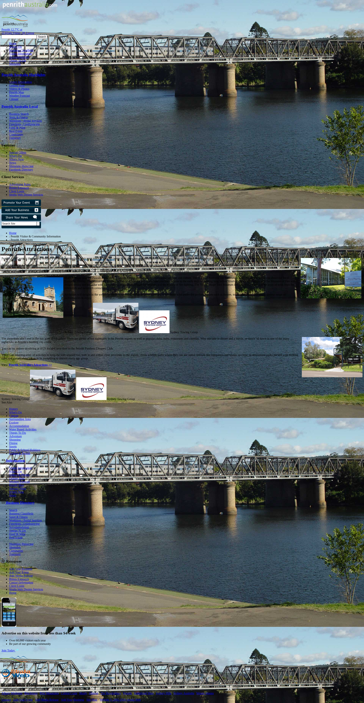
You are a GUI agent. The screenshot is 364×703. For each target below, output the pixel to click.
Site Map (91, 699)
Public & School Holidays (24, 450)
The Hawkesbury (110, 693)
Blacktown (31, 693)
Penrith (127, 693)
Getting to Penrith (19, 453)
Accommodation (19, 57)
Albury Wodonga (12, 693)
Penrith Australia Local (20, 106)
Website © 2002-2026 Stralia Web (120, 699)
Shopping (15, 64)
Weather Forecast (19, 95)
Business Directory (20, 503)
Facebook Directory (21, 169)
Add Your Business (20, 568)
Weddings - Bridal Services (25, 120)
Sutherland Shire (144, 693)
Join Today (9, 650)
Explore (14, 422)
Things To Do (17, 60)
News (12, 162)
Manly (83, 693)
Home (12, 43)
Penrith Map (16, 92)
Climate (13, 99)
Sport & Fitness (18, 117)
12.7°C (18, 31)
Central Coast (69, 693)
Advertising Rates (20, 184)
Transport (14, 137)
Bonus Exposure (19, 187)
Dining (13, 443)
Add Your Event (19, 572)
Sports (13, 446)
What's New (16, 159)
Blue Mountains (49, 693)
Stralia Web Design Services (26, 194)
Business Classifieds (21, 50)
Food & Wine (17, 127)
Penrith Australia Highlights (23, 75)
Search (13, 510)
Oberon (93, 693)
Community (16, 134)
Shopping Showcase (21, 166)
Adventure (15, 436)
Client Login (16, 191)
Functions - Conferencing (24, 124)
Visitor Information (20, 53)
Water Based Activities (22, 429)
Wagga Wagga (205, 693)
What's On (15, 46)
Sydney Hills (163, 693)
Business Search (19, 113)
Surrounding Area (20, 419)
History (13, 408)
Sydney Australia (183, 693)
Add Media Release (21, 575)
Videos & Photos (19, 88)
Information (15, 461)
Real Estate (16, 131)
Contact (6, 699)
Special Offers (17, 152)
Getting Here (17, 85)
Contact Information (21, 582)
